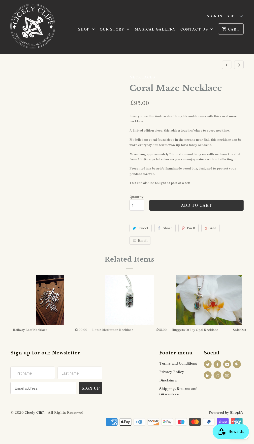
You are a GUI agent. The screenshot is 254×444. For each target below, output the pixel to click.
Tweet (143, 228)
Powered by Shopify (226, 412)
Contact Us (194, 29)
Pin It (191, 228)
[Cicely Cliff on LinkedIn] (208, 375)
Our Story (113, 29)
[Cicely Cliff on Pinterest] (237, 364)
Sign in (214, 16)
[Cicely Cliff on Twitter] (208, 364)
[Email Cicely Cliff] (227, 375)
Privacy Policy (171, 371)
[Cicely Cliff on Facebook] (217, 364)
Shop (84, 29)
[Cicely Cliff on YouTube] (227, 364)
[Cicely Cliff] (32, 27)
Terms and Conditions (178, 363)
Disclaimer (168, 379)
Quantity (136, 196)
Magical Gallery (155, 29)
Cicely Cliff (34, 412)
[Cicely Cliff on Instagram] (217, 375)
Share (167, 228)
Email (143, 240)
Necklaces (142, 76)
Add (213, 228)
